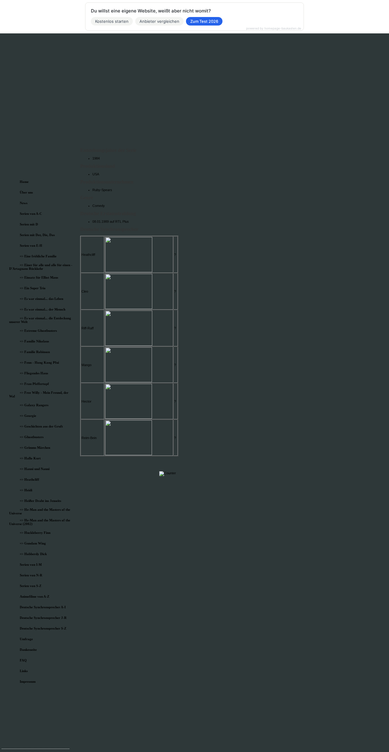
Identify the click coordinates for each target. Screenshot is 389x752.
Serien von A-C (31, 213)
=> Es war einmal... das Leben (41, 298)
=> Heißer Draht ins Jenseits (40, 501)
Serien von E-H (31, 245)
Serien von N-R (31, 575)
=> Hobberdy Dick (33, 554)
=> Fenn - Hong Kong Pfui (39, 362)
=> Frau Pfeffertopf (34, 384)
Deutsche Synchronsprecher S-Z (43, 628)
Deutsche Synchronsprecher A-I (43, 607)
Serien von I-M (31, 564)
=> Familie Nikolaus (34, 341)
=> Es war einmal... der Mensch (42, 309)
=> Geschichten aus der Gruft (41, 426)
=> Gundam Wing (33, 543)
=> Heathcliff (29, 479)
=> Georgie (28, 415)
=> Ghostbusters (31, 437)
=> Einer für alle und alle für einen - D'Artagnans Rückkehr (40, 266)
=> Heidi (26, 490)
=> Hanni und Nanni (35, 469)
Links (24, 671)
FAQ (23, 660)
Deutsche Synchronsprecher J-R (43, 618)
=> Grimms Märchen (35, 447)
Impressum (28, 681)
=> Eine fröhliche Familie (38, 256)
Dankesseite (28, 649)
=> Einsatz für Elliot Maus (39, 277)
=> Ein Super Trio (33, 288)
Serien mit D (29, 224)
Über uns (26, 192)
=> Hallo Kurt (30, 458)
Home (24, 182)
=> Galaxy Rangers (34, 405)
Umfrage (26, 639)
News (23, 203)
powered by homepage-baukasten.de (273, 28)
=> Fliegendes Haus (34, 373)
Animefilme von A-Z (34, 596)
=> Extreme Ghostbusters (38, 330)
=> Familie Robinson (35, 352)
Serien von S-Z (30, 586)
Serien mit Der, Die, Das (37, 235)
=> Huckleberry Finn (35, 532)
